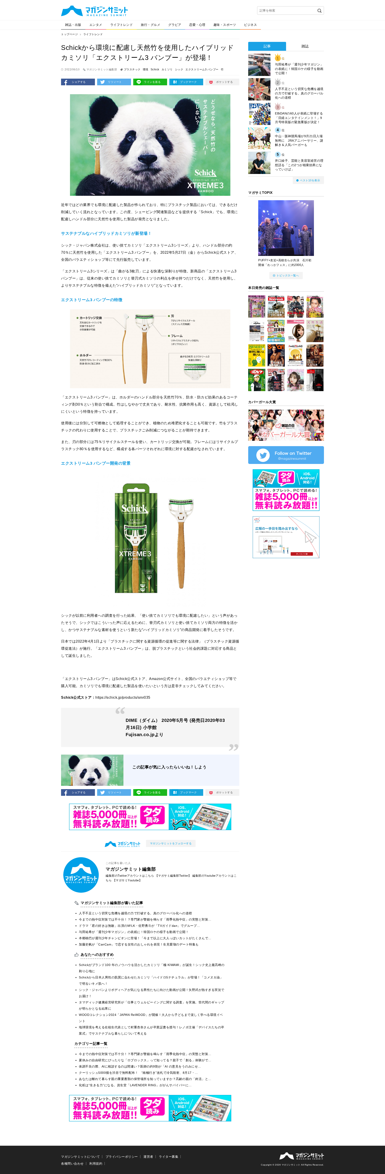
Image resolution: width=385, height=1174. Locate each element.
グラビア (174, 25)
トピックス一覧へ (287, 275)
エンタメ (95, 25)
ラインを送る (152, 82)
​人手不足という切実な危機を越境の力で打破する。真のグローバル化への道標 (135, 913)
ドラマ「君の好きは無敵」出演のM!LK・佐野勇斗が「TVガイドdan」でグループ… (139, 925)
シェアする (79, 82)
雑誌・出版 (73, 25)
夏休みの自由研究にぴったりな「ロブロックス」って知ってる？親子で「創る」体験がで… (145, 1060)
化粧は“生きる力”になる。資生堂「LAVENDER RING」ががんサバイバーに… (135, 1085)
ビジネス (250, 25)
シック (179, 69)
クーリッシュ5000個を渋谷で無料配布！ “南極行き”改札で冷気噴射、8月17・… (138, 1072)
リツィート (115, 82)
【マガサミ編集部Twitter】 (173, 875)
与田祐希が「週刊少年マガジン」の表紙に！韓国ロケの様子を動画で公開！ (134, 932)
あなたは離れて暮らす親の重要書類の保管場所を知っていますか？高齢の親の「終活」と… (145, 1079)
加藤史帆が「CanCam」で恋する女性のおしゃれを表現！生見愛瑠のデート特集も (139, 944)
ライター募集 (168, 1156)
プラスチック (132, 69)
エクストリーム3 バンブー (202, 69)
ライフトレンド (121, 25)
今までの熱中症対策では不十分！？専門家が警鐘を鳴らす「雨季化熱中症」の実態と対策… (145, 919)
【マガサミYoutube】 (127, 880)
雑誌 (305, 46)
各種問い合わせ (72, 1163)
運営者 (148, 1156)
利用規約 (95, 1163)
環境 (145, 69)
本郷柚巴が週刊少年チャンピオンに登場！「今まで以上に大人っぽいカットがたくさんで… (145, 938)
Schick (155, 69)
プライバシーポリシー (122, 1156)
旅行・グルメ (150, 25)
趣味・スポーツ (224, 25)
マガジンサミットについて (80, 1156)
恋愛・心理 (197, 25)
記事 (267, 46)
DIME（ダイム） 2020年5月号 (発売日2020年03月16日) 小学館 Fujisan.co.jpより (175, 727)
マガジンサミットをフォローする (171, 843)
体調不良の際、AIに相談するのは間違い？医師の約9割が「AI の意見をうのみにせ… (140, 1066)
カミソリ (167, 69)
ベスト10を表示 (310, 180)
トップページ (69, 34)
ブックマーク (188, 82)
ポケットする (224, 82)
